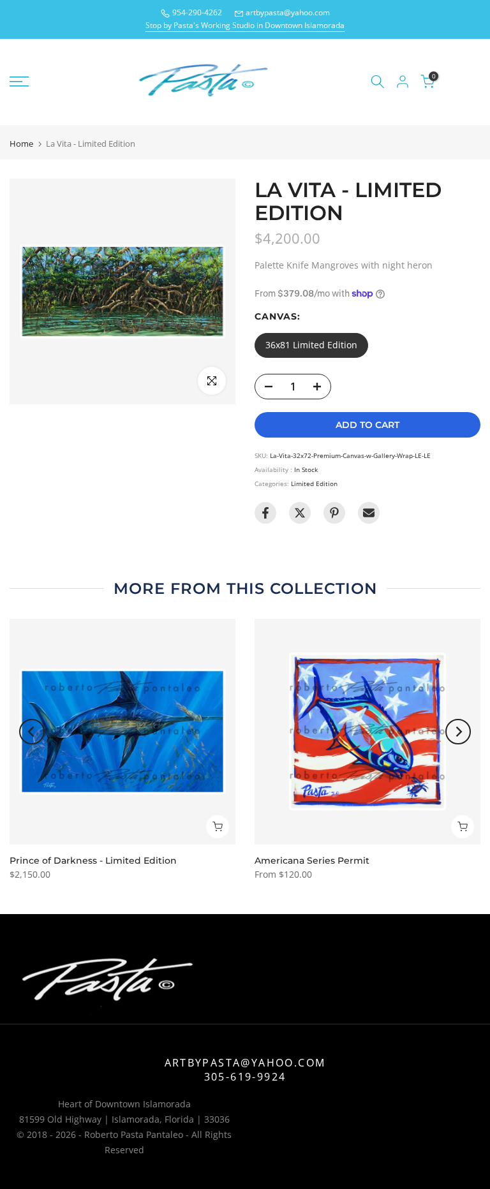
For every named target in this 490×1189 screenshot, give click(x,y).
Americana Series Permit (312, 860)
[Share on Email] (369, 513)
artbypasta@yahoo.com (288, 12)
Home (21, 144)
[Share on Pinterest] (334, 513)
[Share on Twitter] (300, 513)
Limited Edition (314, 483)
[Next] (458, 731)
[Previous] (32, 731)
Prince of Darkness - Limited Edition (93, 860)
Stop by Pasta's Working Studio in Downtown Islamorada (245, 25)
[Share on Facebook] (265, 513)
